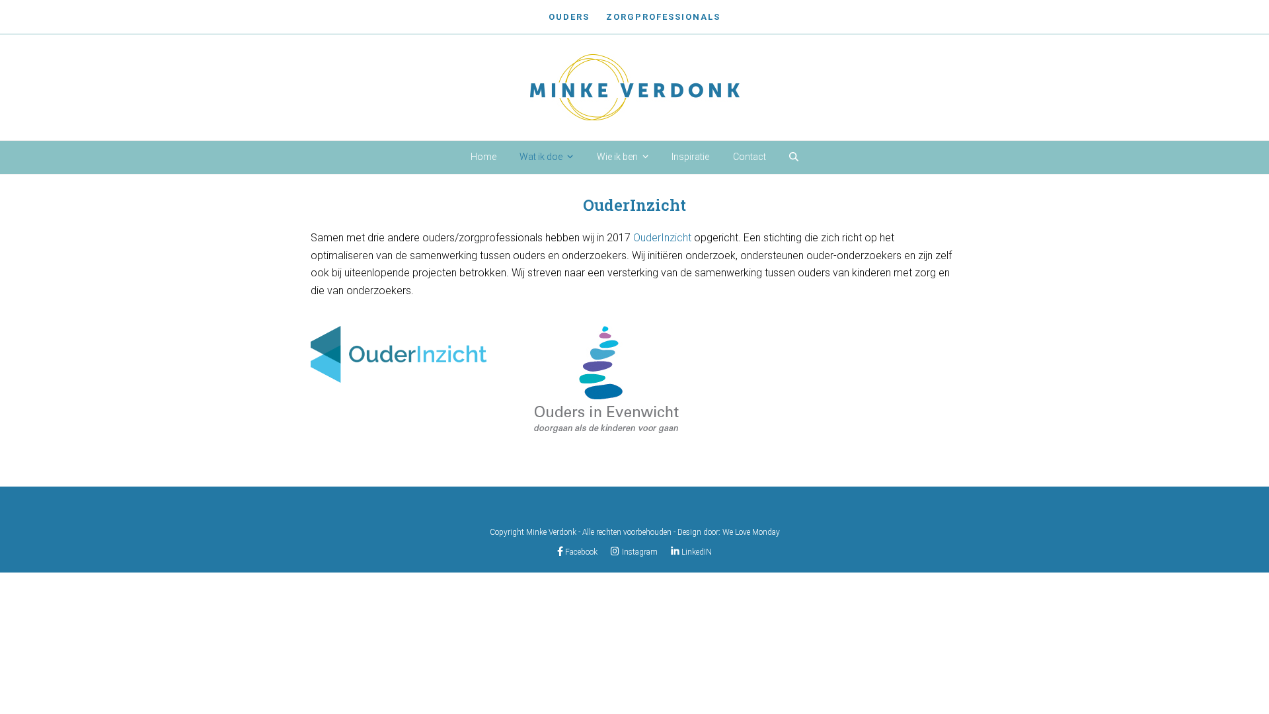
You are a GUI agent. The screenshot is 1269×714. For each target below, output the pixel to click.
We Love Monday (751, 532)
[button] (794, 157)
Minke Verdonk (551, 532)
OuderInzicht (662, 237)
